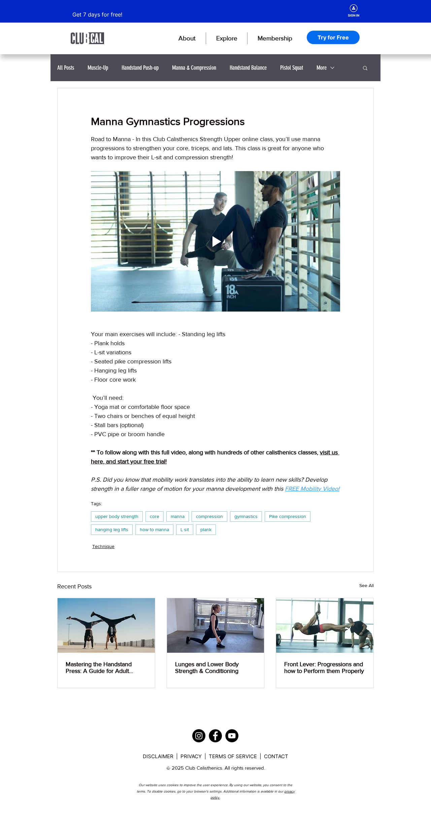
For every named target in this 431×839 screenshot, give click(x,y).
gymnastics (246, 516)
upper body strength (116, 516)
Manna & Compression (194, 67)
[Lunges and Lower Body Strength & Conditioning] (215, 625)
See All (366, 585)
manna (178, 516)
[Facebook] (215, 735)
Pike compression (287, 516)
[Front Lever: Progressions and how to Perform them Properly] (324, 625)
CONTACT (276, 756)
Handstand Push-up (140, 67)
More (322, 67)
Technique (103, 546)
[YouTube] (231, 735)
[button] (187, 38)
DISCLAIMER (159, 756)
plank (205, 529)
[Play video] (215, 241)
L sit (184, 529)
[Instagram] (198, 735)
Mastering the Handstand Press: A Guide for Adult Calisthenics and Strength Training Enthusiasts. (99, 667)
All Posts (65, 67)
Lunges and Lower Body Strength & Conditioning (207, 667)
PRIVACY (191, 756)
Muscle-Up (98, 67)
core (154, 516)
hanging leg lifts (111, 529)
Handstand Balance (248, 67)
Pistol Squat (291, 67)
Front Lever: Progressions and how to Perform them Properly (324, 667)
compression (209, 516)
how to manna (154, 529)
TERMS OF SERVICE (233, 756)
